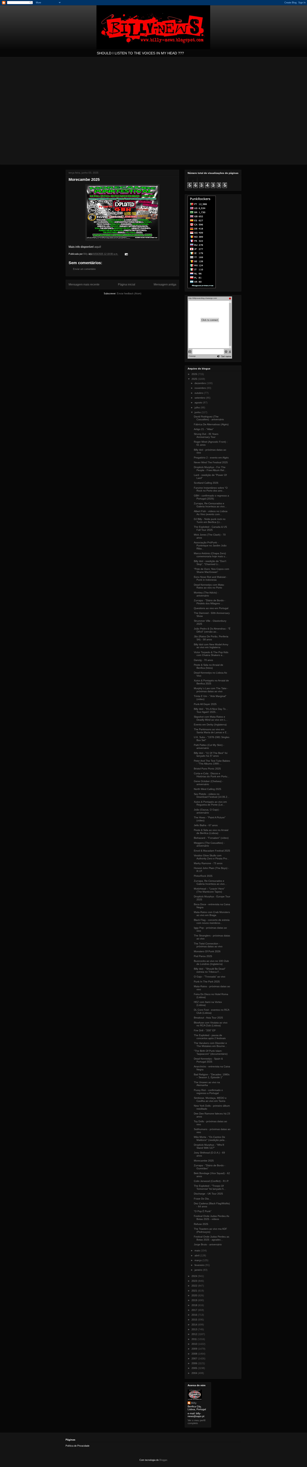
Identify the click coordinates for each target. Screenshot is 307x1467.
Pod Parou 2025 (203, 956)
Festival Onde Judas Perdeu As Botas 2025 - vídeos (211, 1217)
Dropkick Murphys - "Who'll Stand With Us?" (209, 1146)
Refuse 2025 (201, 1224)
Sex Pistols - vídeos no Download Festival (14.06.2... (211, 795)
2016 (195, 1314)
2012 (195, 1334)
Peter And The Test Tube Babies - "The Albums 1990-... (212, 762)
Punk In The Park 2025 (207, 981)
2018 (195, 1305)
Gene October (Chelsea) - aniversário (208, 783)
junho (198, 412)
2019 (195, 1300)
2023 (195, 1280)
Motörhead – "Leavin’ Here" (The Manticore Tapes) (209, 890)
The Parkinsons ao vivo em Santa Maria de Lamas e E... (211, 731)
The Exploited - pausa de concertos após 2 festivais (210, 1037)
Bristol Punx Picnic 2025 (207, 768)
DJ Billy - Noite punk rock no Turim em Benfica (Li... (209, 520)
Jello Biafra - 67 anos (206, 825)
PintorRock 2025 (203, 875)
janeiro (199, 1269)
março (198, 1260)
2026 (195, 374)
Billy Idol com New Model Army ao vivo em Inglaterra (211, 646)
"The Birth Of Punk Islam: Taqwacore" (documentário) (211, 1052)
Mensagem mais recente (84, 284)
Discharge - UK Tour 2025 (208, 1193)
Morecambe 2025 (204, 1160)
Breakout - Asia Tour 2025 (208, 1017)
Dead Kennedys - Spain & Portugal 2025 (208, 1060)
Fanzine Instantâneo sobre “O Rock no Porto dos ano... (211, 489)
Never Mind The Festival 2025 (211, 462)
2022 (195, 1285)
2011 (195, 1339)
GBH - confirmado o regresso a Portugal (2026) (211, 497)
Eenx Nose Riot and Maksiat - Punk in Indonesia (210, 578)
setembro (200, 397)
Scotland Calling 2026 (206, 482)
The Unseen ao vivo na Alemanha (207, 1084)
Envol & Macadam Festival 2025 (212, 850)
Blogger (163, 1460)
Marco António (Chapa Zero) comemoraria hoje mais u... (210, 555)
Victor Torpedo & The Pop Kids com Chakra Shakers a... (211, 654)
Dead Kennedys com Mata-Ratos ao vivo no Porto (209, 586)
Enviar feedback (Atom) (129, 293)
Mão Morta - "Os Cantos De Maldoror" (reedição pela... (210, 1138)
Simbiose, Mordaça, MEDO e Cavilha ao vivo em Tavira (210, 1099)
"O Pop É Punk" (202, 1211)
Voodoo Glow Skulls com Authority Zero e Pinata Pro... (211, 857)
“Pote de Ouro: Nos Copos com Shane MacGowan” (211, 570)
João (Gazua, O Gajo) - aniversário (207, 811)
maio (198, 1250)
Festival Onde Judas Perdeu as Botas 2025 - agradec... (211, 1238)
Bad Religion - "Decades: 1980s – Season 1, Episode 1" (212, 1076)
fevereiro (200, 1265)
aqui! (97, 246)
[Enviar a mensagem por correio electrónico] (126, 254)
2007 (195, 1358)
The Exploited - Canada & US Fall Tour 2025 (210, 528)
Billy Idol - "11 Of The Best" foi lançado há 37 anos (210, 754)
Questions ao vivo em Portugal (211, 608)
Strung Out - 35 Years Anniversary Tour (206, 435)
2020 (195, 1295)
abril (197, 1255)
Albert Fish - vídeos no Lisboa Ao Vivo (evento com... (210, 513)
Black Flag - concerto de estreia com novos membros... (212, 921)
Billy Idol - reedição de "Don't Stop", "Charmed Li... (210, 563)
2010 (195, 1343)
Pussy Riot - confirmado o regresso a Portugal (208, 1092)
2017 (195, 1310)
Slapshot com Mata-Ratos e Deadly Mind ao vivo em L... (211, 718)
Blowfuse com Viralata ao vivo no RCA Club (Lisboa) (210, 1024)
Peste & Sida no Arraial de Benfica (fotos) (208, 666)
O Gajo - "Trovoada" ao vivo (209, 976)
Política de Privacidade (77, 1445)
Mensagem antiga (165, 284)
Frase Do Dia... (202, 1198)
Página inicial (126, 284)
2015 (195, 1319)
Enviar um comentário (84, 269)
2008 (195, 1353)
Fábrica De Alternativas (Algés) (211, 424)
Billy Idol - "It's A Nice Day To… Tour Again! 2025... (211, 710)
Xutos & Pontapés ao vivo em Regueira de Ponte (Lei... (210, 803)
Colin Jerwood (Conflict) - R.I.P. (211, 1181)
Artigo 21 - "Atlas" (204, 429)
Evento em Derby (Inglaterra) (210, 724)
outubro (199, 392)
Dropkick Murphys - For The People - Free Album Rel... (210, 469)
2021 (195, 1290)
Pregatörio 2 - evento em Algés (211, 457)
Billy (193, 1402)
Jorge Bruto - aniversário (208, 1244)
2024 (195, 1276)
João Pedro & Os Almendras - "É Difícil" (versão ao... (212, 630)
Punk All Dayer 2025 (205, 704)
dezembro (201, 383)
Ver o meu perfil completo (196, 1422)
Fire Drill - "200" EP (205, 1030)
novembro (201, 388)
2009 (195, 1348)
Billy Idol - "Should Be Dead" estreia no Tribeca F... (209, 970)
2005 (195, 1368)
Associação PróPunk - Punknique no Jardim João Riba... (210, 545)
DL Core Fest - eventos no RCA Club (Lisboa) (211, 1011)
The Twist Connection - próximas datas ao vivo (208, 945)
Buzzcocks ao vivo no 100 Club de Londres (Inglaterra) (211, 962)
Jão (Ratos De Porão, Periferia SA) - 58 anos (211, 638)
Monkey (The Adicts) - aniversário (206, 594)
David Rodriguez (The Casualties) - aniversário (209, 418)
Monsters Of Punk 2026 (207, 951)
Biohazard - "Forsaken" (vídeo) (211, 837)
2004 (195, 1373)
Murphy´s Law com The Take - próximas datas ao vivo (211, 690)
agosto (199, 402)
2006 (195, 1363)
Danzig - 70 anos (203, 660)
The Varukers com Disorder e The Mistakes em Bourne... (210, 1044)
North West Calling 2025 (207, 789)
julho (198, 407)
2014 (195, 1324)
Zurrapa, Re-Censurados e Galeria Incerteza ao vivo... (210, 505)
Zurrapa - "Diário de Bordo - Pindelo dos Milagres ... (209, 602)
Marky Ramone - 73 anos (208, 863)
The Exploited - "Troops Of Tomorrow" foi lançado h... (210, 1187)
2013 (195, 1329)
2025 (195, 378)
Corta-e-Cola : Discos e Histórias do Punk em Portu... (211, 775)
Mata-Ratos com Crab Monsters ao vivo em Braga (212, 914)
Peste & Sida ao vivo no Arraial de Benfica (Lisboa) (211, 831)
